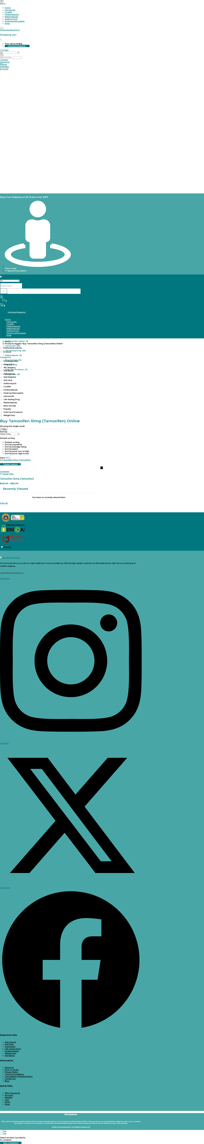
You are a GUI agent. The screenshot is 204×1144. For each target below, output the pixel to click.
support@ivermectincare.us (11, 573)
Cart (7, 1100)
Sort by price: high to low (17, 453)
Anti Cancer (9, 374)
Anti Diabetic (10, 377)
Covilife (8, 12)
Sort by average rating (15, 447)
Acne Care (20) (12, 299)
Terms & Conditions (14, 1074)
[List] (9, 458)
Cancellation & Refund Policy (19, 1076)
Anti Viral (8, 380)
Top (4, 1131)
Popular (7, 409)
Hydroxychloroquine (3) (16, 341)
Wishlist (8, 1098)
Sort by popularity (13, 444)
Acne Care (9, 364)
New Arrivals (10, 406)
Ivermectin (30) (12, 346)
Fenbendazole (12, 14)
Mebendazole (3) (13, 355)
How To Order (12, 1070)
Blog (7, 1081)
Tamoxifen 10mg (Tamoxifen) (17, 478)
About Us (9, 1067)
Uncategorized (11, 361)
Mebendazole (11, 17)
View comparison (10, 1143)
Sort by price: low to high (17, 451)
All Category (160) (14, 303)
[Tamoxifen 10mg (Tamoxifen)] (15, 460)
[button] (4, 50)
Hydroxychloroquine (15, 21)
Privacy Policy (11, 1072)
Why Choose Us (12, 1093)
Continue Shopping (16, 46)
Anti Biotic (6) (11, 308)
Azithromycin (11, 19)
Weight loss (9, 415)
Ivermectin (10, 10)
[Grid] (7, 458)
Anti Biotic (9, 371)
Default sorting (12, 442)
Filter (4, 429)
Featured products (12, 348)
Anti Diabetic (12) (13, 317)
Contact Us (10, 1079)
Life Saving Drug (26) (15, 351)
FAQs (7, 1102)
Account (9, 1095)
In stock (7, 352)
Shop (7, 23)
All (6, 294)
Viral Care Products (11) (16, 369)
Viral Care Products (13, 412)
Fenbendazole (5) (13, 336)
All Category (10, 367)
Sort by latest (11, 449)
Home (8, 8)
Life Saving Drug (12, 399)
